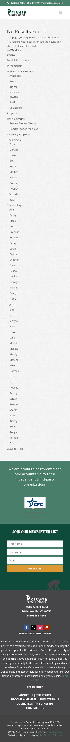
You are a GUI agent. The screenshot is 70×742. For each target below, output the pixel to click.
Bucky (13, 243)
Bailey (13, 215)
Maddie (14, 343)
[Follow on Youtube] (47, 627)
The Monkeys (15, 205)
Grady (13, 293)
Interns (14, 96)
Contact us (35, 708)
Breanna (14, 232)
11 (40, 513)
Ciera (12, 265)
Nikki (12, 365)
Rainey (13, 393)
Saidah (13, 398)
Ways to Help (15, 448)
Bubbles (14, 237)
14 (35, 517)
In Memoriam (14, 65)
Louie (13, 332)
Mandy (13, 354)
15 (38, 517)
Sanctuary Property (18, 134)
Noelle (13, 177)
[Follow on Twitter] (33, 627)
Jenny (13, 166)
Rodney (14, 188)
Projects (12, 113)
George (14, 287)
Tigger (13, 86)
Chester (14, 259)
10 (37, 513)
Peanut (14, 387)
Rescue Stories (16, 118)
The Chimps (14, 140)
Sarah (13, 81)
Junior (13, 326)
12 (43, 513)
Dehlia (13, 276)
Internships (44, 704)
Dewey (14, 282)
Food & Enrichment (18, 60)
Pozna (13, 183)
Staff (12, 102)
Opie (12, 382)
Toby (13, 426)
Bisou (13, 220)
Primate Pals (49, 699)
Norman (14, 371)
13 (31, 517)
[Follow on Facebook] (26, 627)
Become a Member (24, 699)
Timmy (14, 421)
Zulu (12, 199)
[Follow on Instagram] (40, 627)
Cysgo (13, 270)
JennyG (14, 320)
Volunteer (25, 704)
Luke (12, 337)
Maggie (14, 348)
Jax (11, 315)
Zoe (12, 443)
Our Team (13, 92)
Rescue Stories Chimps (23, 123)
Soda (12, 415)
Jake (12, 304)
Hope (13, 298)
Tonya (13, 432)
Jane (12, 309)
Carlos (13, 254)
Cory (12, 144)
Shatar (13, 409)
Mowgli (14, 359)
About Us (26, 695)
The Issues (43, 695)
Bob (12, 226)
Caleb (13, 248)
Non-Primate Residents (21, 71)
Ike (11, 160)
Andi (12, 209)
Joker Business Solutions (50, 735)
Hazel (13, 155)
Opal (12, 376)
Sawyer (14, 404)
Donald (14, 149)
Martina (14, 172)
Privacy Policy (55, 732)
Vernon (14, 437)
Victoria (14, 194)
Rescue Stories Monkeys (24, 128)
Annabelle (15, 75)
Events (11, 54)
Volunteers (16, 107)
